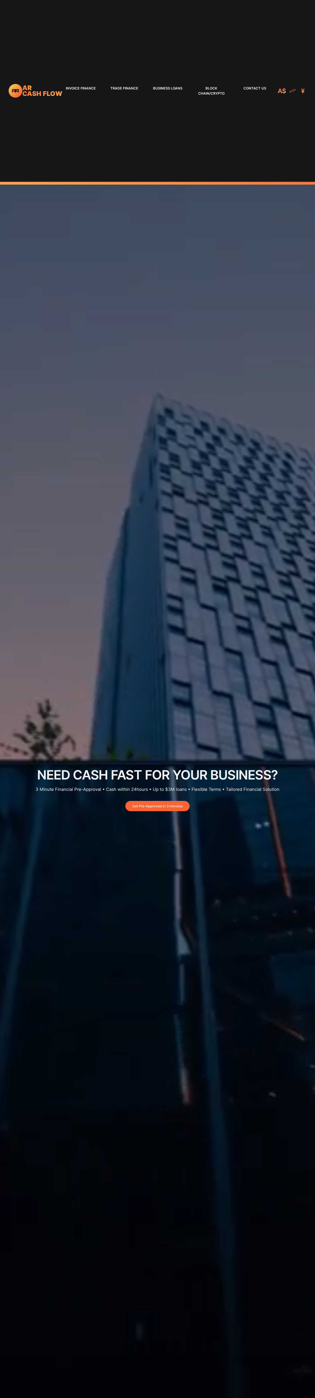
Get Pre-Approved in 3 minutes (157, 806)
